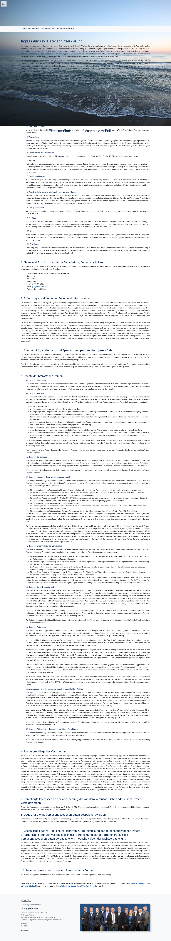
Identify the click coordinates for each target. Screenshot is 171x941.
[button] (65, 28)
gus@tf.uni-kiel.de (39, 287)
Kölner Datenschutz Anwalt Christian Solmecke (79, 886)
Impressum (24, 930)
